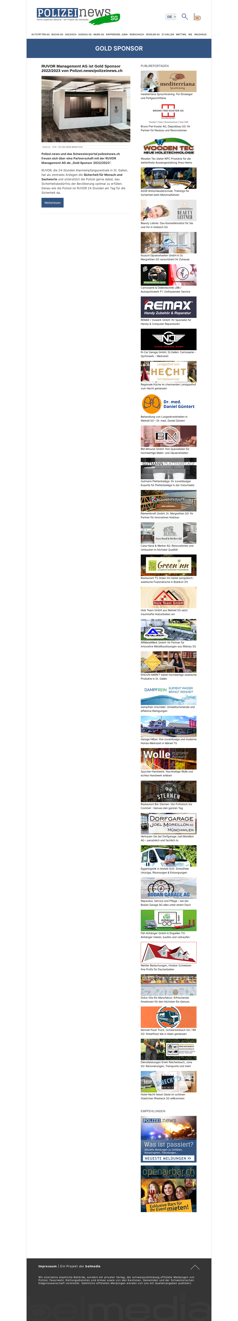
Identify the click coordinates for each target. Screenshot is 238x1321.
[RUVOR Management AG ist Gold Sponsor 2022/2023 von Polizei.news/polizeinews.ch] (85, 109)
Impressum (47, 1266)
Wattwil (181, 34)
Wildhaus (200, 34)
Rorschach (137, 34)
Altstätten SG (40, 34)
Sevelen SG (153, 34)
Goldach (70, 34)
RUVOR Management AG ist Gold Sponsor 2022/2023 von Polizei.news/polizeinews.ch (82, 68)
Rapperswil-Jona (117, 34)
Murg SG (99, 34)
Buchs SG (57, 34)
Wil (190, 34)
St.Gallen (168, 34)
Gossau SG (85, 34)
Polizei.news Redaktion (70, 147)
